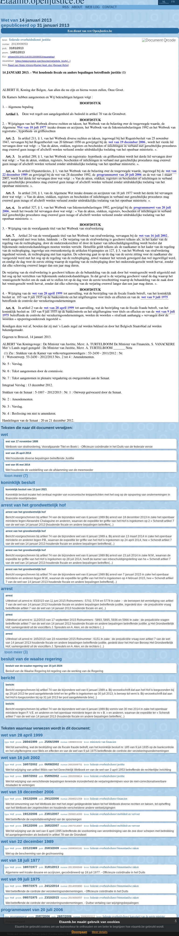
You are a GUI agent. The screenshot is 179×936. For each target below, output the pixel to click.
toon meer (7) (16, 476)
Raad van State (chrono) (21, 65)
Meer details (99, 932)
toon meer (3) (16, 652)
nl (164, 1)
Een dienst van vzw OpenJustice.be (90, 31)
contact (110, 7)
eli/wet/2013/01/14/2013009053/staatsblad (31, 56)
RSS (65, 7)
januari (33, 20)
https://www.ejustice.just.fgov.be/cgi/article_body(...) (42, 61)
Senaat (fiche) (61, 65)
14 (21, 20)
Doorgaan (79, 932)
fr (173, 1)
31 (39, 25)
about (77, 7)
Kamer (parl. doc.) (44, 65)
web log (92, 7)
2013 (46, 20)
